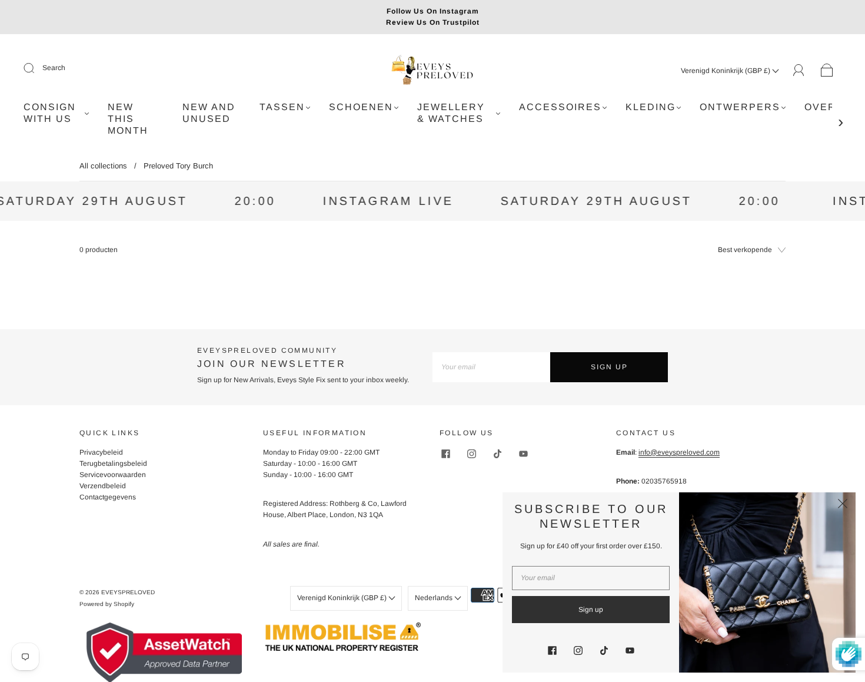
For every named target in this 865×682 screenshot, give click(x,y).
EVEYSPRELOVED (128, 592)
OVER (820, 107)
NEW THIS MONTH (128, 118)
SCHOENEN (361, 107)
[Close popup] (843, 505)
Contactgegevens (107, 497)
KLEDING (651, 107)
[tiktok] (497, 454)
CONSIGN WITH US (50, 113)
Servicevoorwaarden (112, 475)
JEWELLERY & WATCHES (451, 113)
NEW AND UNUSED (208, 113)
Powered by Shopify (106, 604)
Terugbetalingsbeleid (113, 463)
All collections (103, 165)
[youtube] (523, 454)
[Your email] (491, 367)
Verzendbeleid (102, 486)
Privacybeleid (101, 452)
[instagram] (471, 454)
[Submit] (36, 68)
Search (53, 68)
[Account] (799, 70)
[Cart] (827, 70)
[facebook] (445, 454)
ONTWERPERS (740, 107)
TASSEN (282, 107)
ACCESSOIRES (560, 107)
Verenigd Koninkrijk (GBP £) (726, 71)
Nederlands (434, 598)
